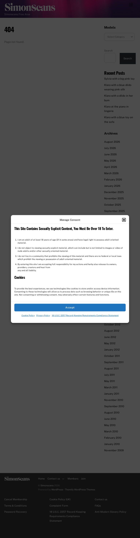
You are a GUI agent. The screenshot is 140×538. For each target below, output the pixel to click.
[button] (124, 219)
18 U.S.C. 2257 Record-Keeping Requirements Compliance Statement (85, 315)
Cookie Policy (28, 315)
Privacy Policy (43, 315)
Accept (70, 307)
